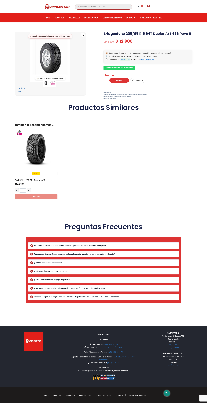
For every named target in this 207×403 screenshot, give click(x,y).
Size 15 (145, 94)
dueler (124, 96)
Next (19, 91)
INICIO (47, 18)
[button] (83, 35)
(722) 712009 (173, 345)
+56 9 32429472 (116, 352)
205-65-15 (114, 94)
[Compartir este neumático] (137, 80)
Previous (21, 88)
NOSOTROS (59, 18)
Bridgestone (123, 94)
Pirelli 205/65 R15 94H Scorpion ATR (30, 180)
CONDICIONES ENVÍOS (112, 18)
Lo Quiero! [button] (36, 196)
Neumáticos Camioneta (135, 94)
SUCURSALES (74, 18)
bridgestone (117, 96)
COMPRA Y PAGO (91, 18)
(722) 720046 (117, 347)
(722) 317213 (113, 363)
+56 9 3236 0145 (147, 59)
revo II (129, 96)
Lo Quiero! (119, 80)
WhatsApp (125, 59)
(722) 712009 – (104, 347)
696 (111, 96)
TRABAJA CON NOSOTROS (151, 18)
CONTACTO (131, 18)
